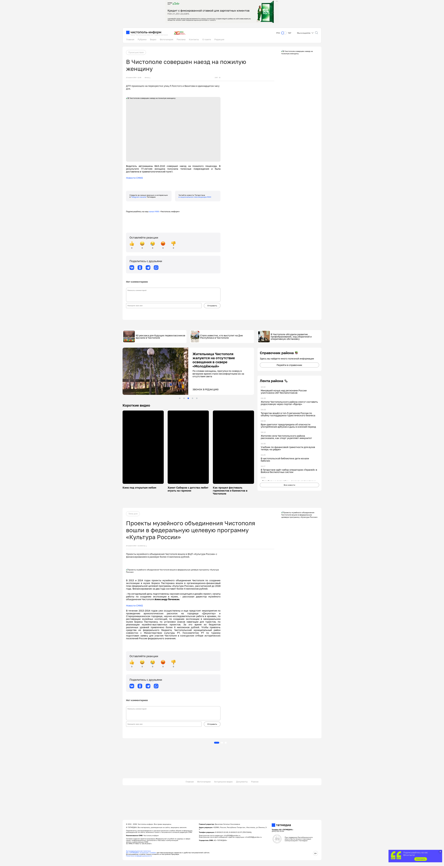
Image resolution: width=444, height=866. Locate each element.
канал (151, 212)
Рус (278, 33)
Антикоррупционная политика (138, 851)
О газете (206, 39)
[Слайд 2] (184, 398)
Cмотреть (420, 859)
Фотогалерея (166, 39)
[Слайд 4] (192, 398)
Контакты (194, 39)
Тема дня (132, 513)
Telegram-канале (139, 197)
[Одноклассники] (140, 267)
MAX (156, 212)
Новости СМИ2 (134, 177)
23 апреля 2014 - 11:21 (133, 545)
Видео (153, 39)
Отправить (212, 305)
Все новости (289, 485)
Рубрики (142, 39)
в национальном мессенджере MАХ (195, 197)
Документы (242, 781)
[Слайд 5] (196, 398)
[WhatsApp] (156, 267)
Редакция (219, 39)
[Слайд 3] (188, 398)
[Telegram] (148, 267)
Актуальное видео (223, 781)
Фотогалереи (204, 781)
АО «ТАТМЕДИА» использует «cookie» (141, 853)
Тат (289, 33)
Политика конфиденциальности (139, 856)
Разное (254, 781)
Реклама (181, 39)
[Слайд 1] (179, 398)
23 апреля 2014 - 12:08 (133, 77)
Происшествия (136, 52)
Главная (130, 39)
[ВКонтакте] (132, 267)
